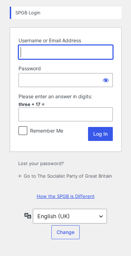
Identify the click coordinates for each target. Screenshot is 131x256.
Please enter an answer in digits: (55, 96)
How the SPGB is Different (66, 196)
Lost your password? (41, 163)
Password (30, 68)
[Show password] (106, 80)
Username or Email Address (50, 40)
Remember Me (46, 131)
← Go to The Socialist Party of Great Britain (65, 176)
